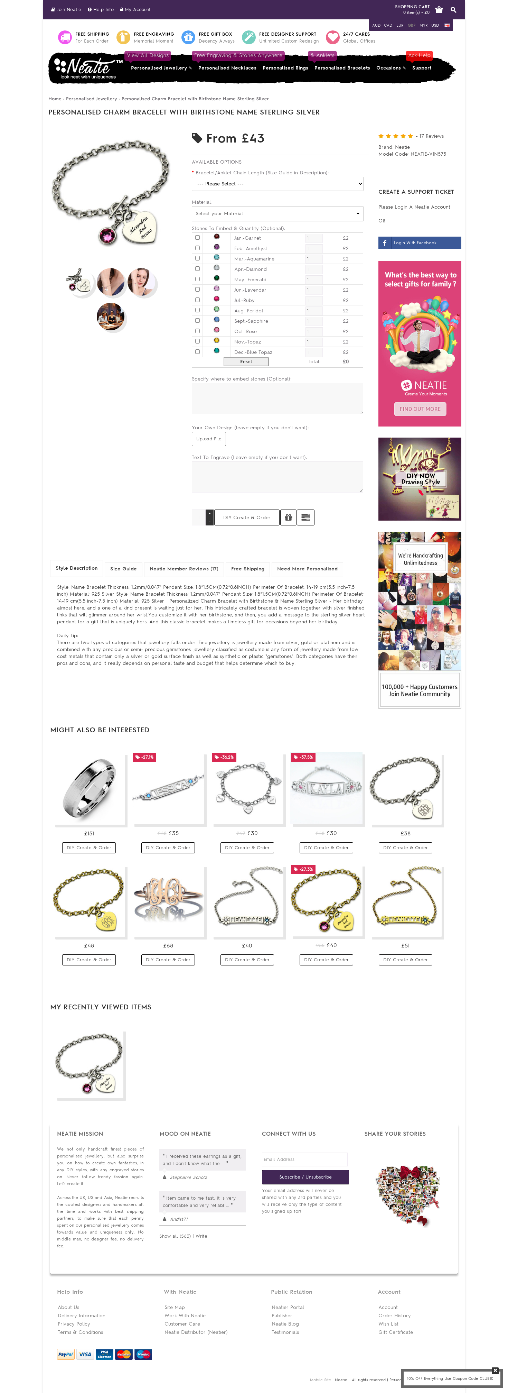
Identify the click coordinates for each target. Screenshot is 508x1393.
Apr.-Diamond (250, 269)
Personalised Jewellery (157, 62)
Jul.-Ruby (244, 300)
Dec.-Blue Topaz (253, 352)
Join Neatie (68, 9)
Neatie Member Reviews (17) (184, 568)
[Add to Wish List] (288, 517)
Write (201, 1236)
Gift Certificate (395, 1332)
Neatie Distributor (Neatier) (196, 1332)
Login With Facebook (415, 242)
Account (388, 1307)
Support (420, 62)
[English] (447, 25)
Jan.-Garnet (247, 238)
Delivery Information (81, 1315)
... (223, 1163)
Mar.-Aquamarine (254, 259)
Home (55, 98)
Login (402, 207)
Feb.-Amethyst (250, 248)
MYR (423, 25)
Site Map (174, 1307)
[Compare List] (103, 817)
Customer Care (182, 1324)
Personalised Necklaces (227, 62)
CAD (388, 25)
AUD (376, 25)
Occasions (388, 68)
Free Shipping (247, 568)
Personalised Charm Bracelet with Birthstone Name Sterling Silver (195, 98)
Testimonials (285, 1332)
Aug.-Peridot (248, 310)
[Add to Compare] (305, 517)
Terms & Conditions (80, 1332)
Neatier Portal (288, 1307)
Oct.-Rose (245, 331)
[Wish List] (116, 817)
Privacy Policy (74, 1324)
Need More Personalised (307, 568)
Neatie (402, 147)
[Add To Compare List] (103, 1090)
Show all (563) (175, 1236)
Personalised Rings (285, 68)
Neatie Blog (285, 1324)
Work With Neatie (185, 1315)
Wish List (388, 1324)
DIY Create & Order (89, 847)
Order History (394, 1315)
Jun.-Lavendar (250, 290)
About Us (68, 1307)
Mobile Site (320, 1380)
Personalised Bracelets (340, 62)
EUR (399, 25)
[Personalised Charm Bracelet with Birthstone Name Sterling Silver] (110, 251)
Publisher (282, 1315)
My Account (137, 9)
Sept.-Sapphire (251, 321)
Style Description (76, 568)
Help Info (103, 9)
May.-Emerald (250, 279)
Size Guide (123, 568)
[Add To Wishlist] (116, 1090)
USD (435, 25)
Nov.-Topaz (247, 342)
